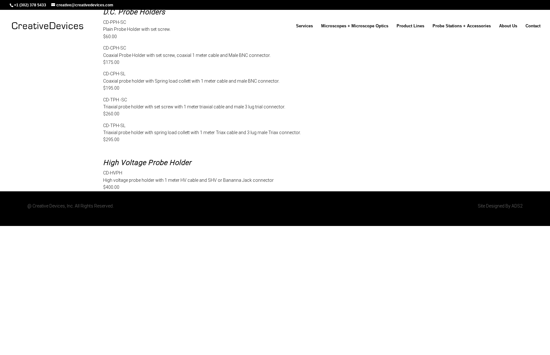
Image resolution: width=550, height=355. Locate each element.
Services (304, 26)
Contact (532, 26)
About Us (508, 26)
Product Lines (410, 26)
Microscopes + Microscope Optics (354, 26)
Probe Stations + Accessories (462, 26)
